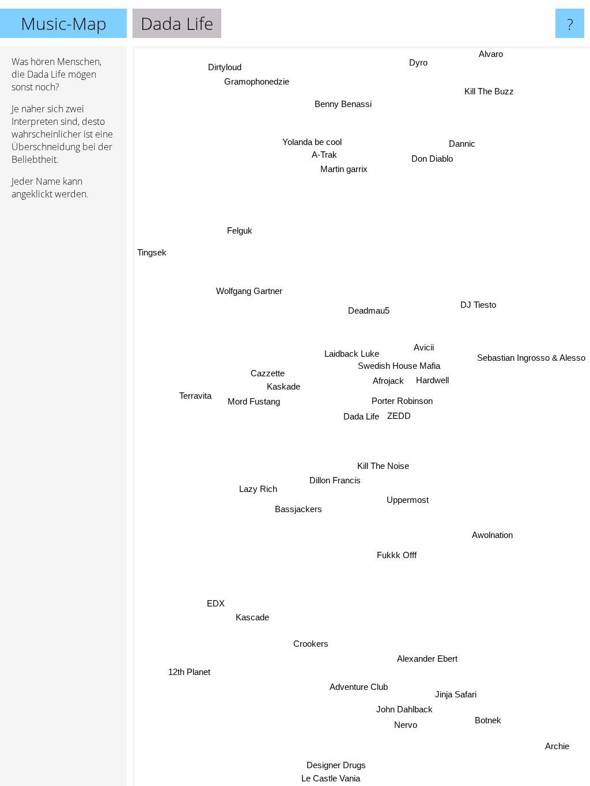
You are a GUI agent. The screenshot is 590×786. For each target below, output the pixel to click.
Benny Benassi (348, 102)
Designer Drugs (334, 764)
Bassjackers (298, 506)
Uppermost (408, 501)
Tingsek (152, 260)
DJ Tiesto (479, 306)
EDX (215, 597)
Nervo (405, 725)
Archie (556, 749)
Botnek (485, 723)
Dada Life (361, 416)
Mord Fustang (255, 399)
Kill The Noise (384, 465)
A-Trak (316, 157)
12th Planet (190, 671)
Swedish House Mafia (399, 366)
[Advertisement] (63, 385)
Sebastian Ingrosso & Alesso (531, 356)
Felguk (239, 232)
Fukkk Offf (395, 555)
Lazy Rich (258, 486)
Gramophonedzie (255, 86)
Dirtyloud (221, 72)
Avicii (425, 348)
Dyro (417, 62)
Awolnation (491, 538)
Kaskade (284, 384)
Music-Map (64, 23)
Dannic (461, 142)
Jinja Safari (456, 694)
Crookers (309, 643)
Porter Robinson (403, 401)
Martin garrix (345, 171)
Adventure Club (361, 687)
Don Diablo (431, 157)
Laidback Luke (351, 355)
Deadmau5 (383, 304)
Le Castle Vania (327, 778)
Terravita (196, 394)
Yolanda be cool (308, 145)
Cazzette (268, 371)
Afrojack (387, 382)
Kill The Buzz (489, 91)
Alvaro (491, 54)
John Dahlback (403, 710)
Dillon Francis (335, 479)
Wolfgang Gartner (251, 289)
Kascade (252, 614)
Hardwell (433, 381)
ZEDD (399, 416)
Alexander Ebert (425, 660)
